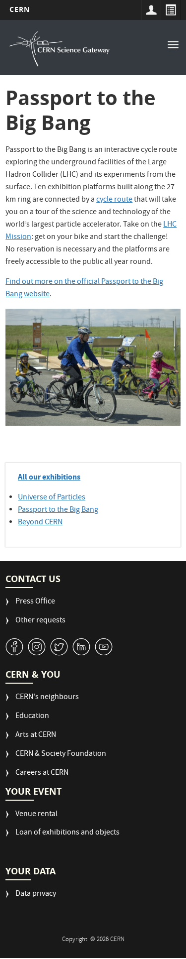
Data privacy (35, 894)
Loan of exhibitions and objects (67, 833)
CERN (19, 9)
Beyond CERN (40, 523)
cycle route (114, 200)
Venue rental (36, 815)
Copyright (75, 940)
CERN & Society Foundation (60, 754)
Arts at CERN (35, 735)
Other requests (40, 621)
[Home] (59, 49)
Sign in (151, 10)
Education (32, 716)
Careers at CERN (41, 773)
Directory (171, 10)
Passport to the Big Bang (58, 510)
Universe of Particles (51, 498)
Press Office (35, 602)
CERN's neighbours (47, 698)
